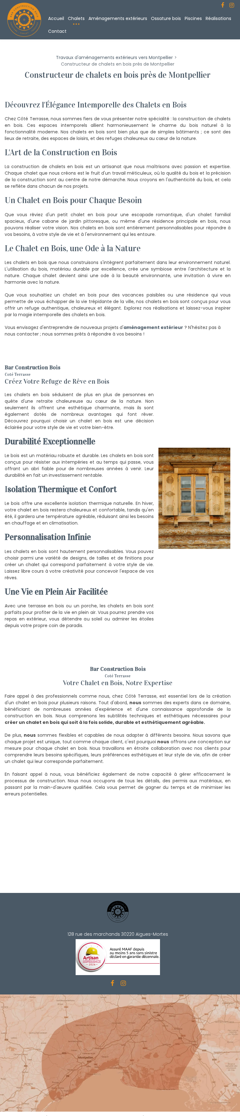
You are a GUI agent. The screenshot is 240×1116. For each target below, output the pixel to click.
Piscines (193, 18)
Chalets (76, 18)
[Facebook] (222, 5)
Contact (57, 31)
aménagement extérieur (153, 327)
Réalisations (218, 18)
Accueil (56, 18)
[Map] (120, 1053)
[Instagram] (231, 5)
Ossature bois (166, 18)
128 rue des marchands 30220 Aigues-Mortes (118, 934)
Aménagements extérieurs (117, 18)
